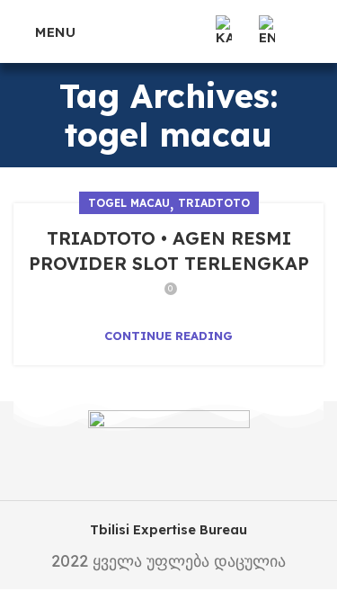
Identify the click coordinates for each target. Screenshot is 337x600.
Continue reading (168, 336)
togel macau (129, 203)
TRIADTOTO (214, 203)
